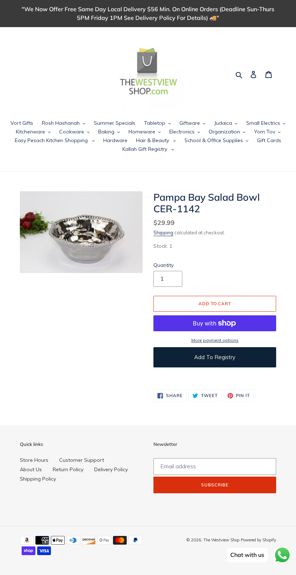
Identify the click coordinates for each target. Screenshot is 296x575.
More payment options (215, 340)
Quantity (163, 265)
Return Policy (68, 469)
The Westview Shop (221, 539)
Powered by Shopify (258, 539)
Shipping (163, 232)
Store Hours (34, 460)
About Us (31, 469)
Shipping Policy (38, 479)
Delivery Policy (111, 469)
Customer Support (81, 460)
